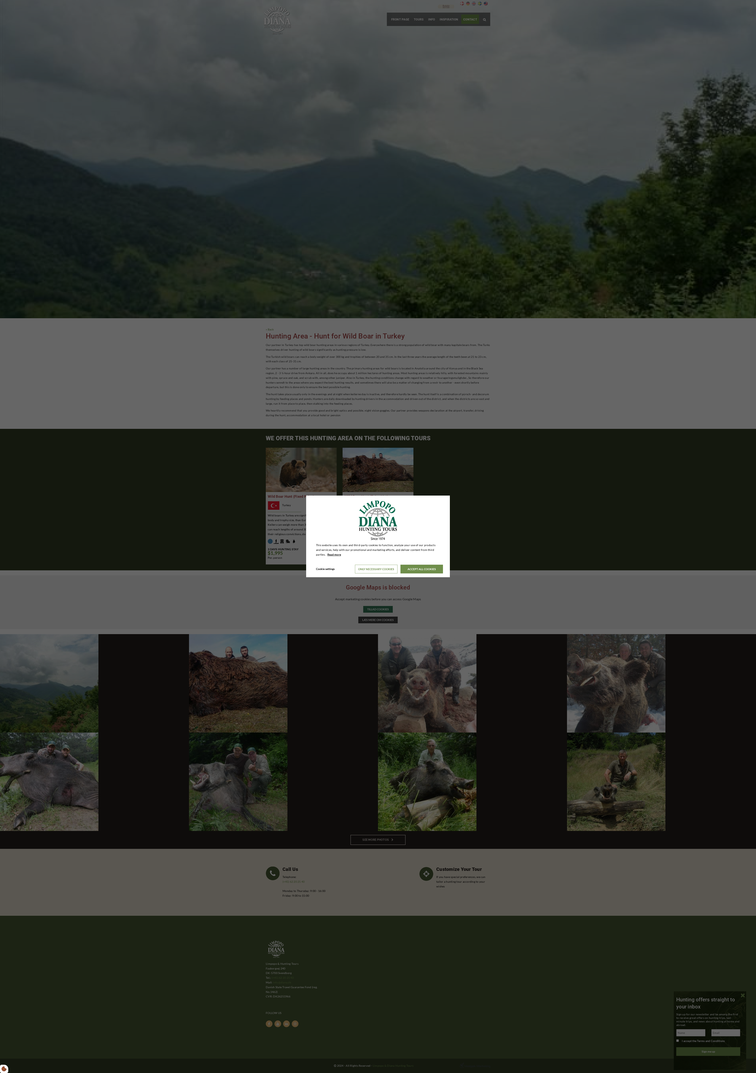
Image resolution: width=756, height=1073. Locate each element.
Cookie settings (325, 569)
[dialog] (378, 536)
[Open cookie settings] (4, 1069)
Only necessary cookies (376, 569)
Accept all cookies (422, 569)
